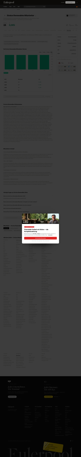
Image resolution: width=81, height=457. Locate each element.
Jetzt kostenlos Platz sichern (40, 238)
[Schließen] (57, 215)
